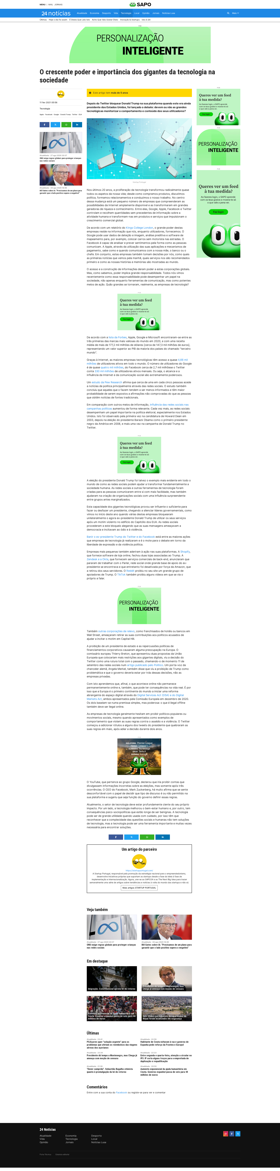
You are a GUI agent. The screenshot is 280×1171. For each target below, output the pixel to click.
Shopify (185, 551)
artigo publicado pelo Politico (145, 665)
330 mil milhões (104, 371)
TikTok (121, 574)
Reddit (130, 570)
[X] (237, 1133)
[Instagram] (225, 1133)
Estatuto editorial (62, 1154)
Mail (50, 5)
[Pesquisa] (228, 13)
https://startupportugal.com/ (139, 870)
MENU (42, 5)
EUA (80, 114)
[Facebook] (231, 1133)
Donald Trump (65, 114)
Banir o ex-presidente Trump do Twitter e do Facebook (121, 536)
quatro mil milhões (112, 367)
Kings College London (139, 227)
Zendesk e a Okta (97, 559)
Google (56, 114)
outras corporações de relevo (116, 631)
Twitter (74, 114)
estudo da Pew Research (107, 382)
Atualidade (44, 155)
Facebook (48, 114)
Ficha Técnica (45, 1154)
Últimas (93, 1033)
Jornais (58, 5)
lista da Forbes (118, 337)
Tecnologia (45, 108)
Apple (42, 114)
